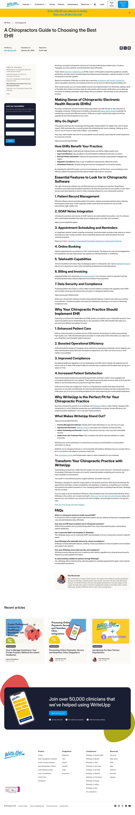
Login (102, 4)
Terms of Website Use (37, 806)
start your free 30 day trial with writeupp (69, 505)
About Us (113, 755)
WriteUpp (96, 406)
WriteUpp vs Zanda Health (94, 755)
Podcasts (113, 773)
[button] (27, 4)
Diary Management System (47, 766)
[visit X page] (122, 806)
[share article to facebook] (129, 48)
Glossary (113, 777)
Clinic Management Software (47, 759)
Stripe (64, 770)
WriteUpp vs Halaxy (92, 784)
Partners (61, 4)
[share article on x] (125, 48)
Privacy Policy (22, 806)
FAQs (111, 762)
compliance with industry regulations (110, 80)
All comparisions (91, 792)
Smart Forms (42, 777)
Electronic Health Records (74, 72)
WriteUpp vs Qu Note (93, 770)
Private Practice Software (46, 762)
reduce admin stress (107, 111)
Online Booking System (45, 770)
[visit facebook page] (115, 806)
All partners (66, 773)
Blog (111, 766)
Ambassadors (73, 4)
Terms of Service (51, 806)
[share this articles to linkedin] (121, 48)
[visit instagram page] (119, 806)
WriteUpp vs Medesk (93, 773)
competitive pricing (66, 455)
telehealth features (123, 264)
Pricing (52, 4)
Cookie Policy (64, 806)
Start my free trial (123, 4)
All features (41, 781)
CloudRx (65, 766)
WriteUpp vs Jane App (93, 766)
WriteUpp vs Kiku (91, 788)
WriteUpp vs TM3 (92, 762)
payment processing (87, 276)
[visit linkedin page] (126, 806)
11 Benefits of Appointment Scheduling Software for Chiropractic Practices (94, 241)
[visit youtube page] (129, 806)
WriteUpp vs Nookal (92, 781)
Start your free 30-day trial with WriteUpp (106, 496)
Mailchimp (65, 755)
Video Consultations (44, 773)
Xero (63, 759)
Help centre (114, 759)
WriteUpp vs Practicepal (94, 777)
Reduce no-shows (83, 428)
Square (64, 762)
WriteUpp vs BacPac (93, 759)
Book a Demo (112, 4)
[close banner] (129, 12)
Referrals (113, 770)
